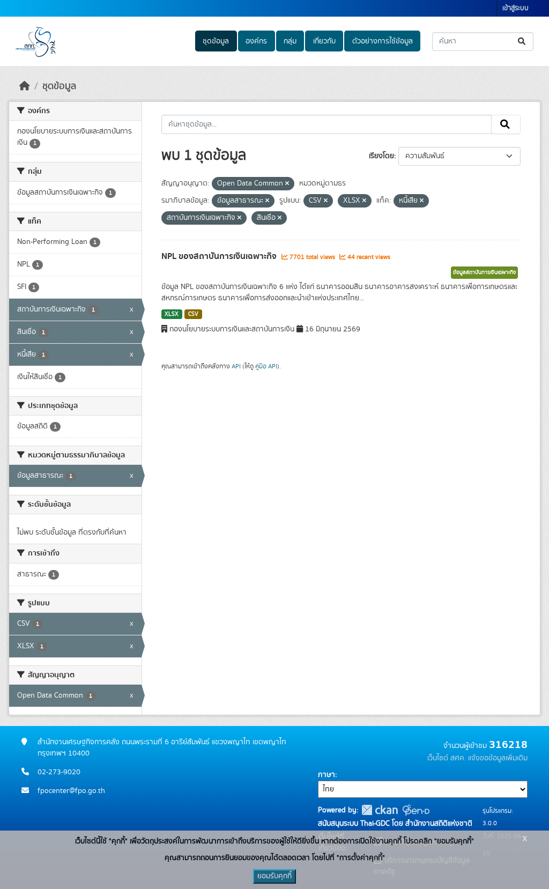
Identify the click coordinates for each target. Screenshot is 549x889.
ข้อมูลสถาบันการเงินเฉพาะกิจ (484, 272)
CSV (193, 314)
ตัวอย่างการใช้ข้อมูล (382, 41)
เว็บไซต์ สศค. (446, 758)
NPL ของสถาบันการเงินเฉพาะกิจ (220, 256)
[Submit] (522, 41)
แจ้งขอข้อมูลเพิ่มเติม (498, 758)
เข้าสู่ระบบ (515, 8)
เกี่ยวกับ (324, 41)
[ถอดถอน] (287, 184)
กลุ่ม (290, 41)
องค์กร (256, 41)
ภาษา (326, 774)
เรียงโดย (381, 156)
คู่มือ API (266, 366)
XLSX (172, 314)
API (236, 366)
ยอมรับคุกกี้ (274, 876)
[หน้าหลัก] (24, 86)
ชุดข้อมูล (216, 41)
